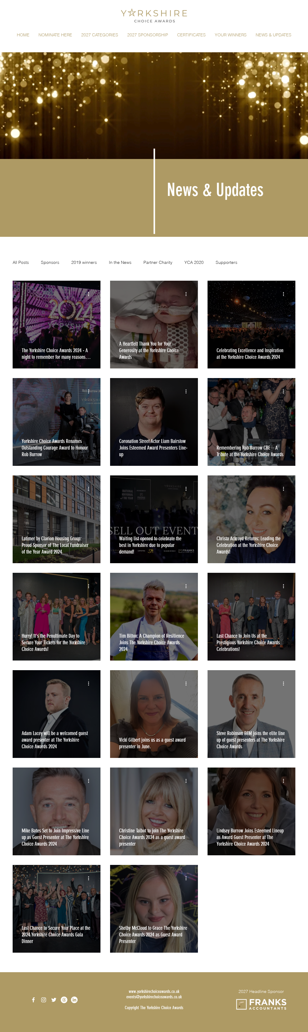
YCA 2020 (194, 262)
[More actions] (90, 294)
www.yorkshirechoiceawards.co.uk (154, 1005)
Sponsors (50, 262)
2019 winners (84, 262)
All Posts (21, 262)
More (254, 262)
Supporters (226, 262)
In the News (120, 262)
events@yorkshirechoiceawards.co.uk (154, 1010)
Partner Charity (157, 262)
